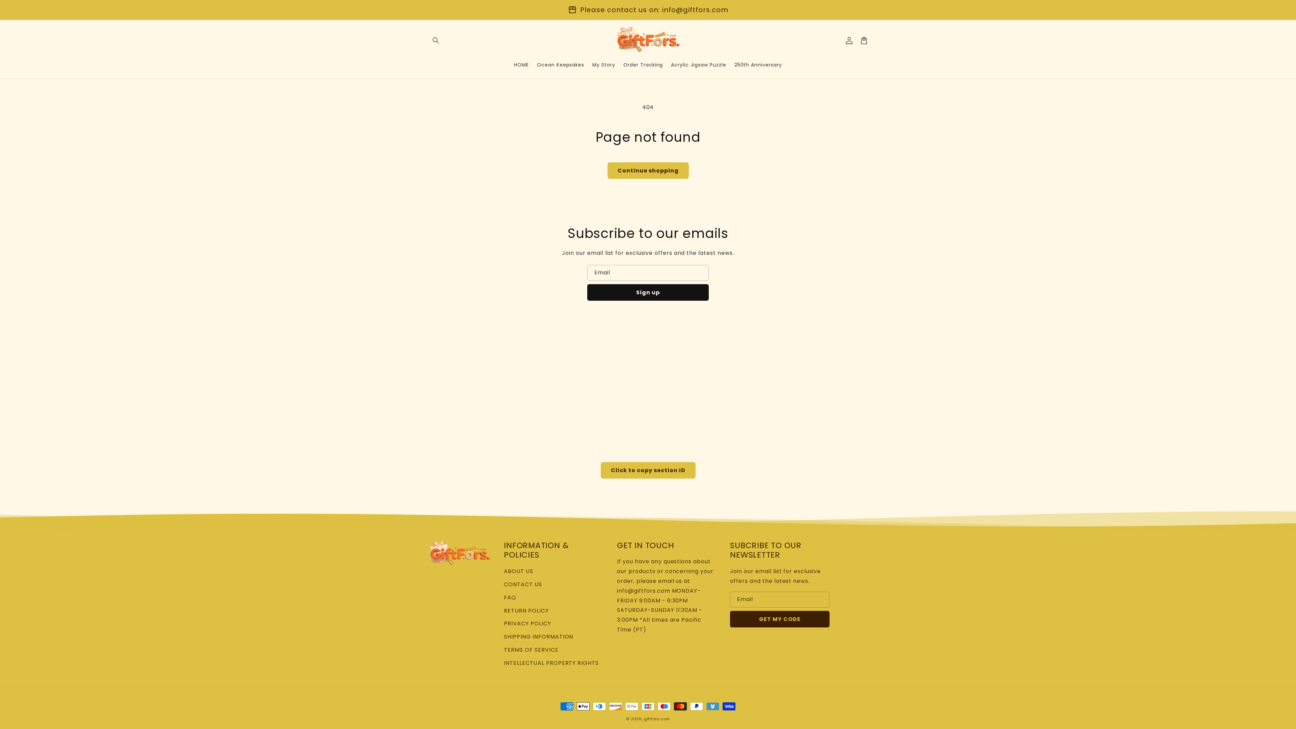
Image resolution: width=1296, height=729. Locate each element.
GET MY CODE (780, 619)
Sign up (648, 292)
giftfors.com (657, 719)
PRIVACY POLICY (527, 623)
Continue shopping (648, 170)
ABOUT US (518, 571)
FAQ (510, 597)
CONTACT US (523, 584)
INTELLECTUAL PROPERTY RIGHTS (551, 663)
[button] (436, 40)
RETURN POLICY (526, 611)
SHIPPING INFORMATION (538, 637)
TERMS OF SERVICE (531, 650)
